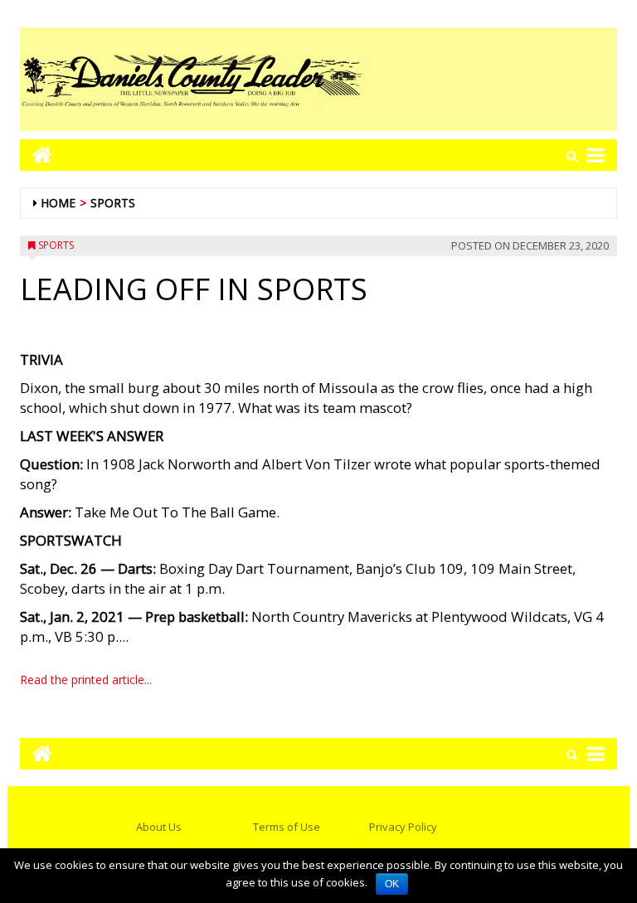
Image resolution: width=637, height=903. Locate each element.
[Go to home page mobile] (36, 154)
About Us (159, 826)
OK (392, 884)
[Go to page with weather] (492, 79)
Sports (112, 203)
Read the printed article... (86, 679)
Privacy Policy (403, 826)
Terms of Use (286, 826)
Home (58, 203)
